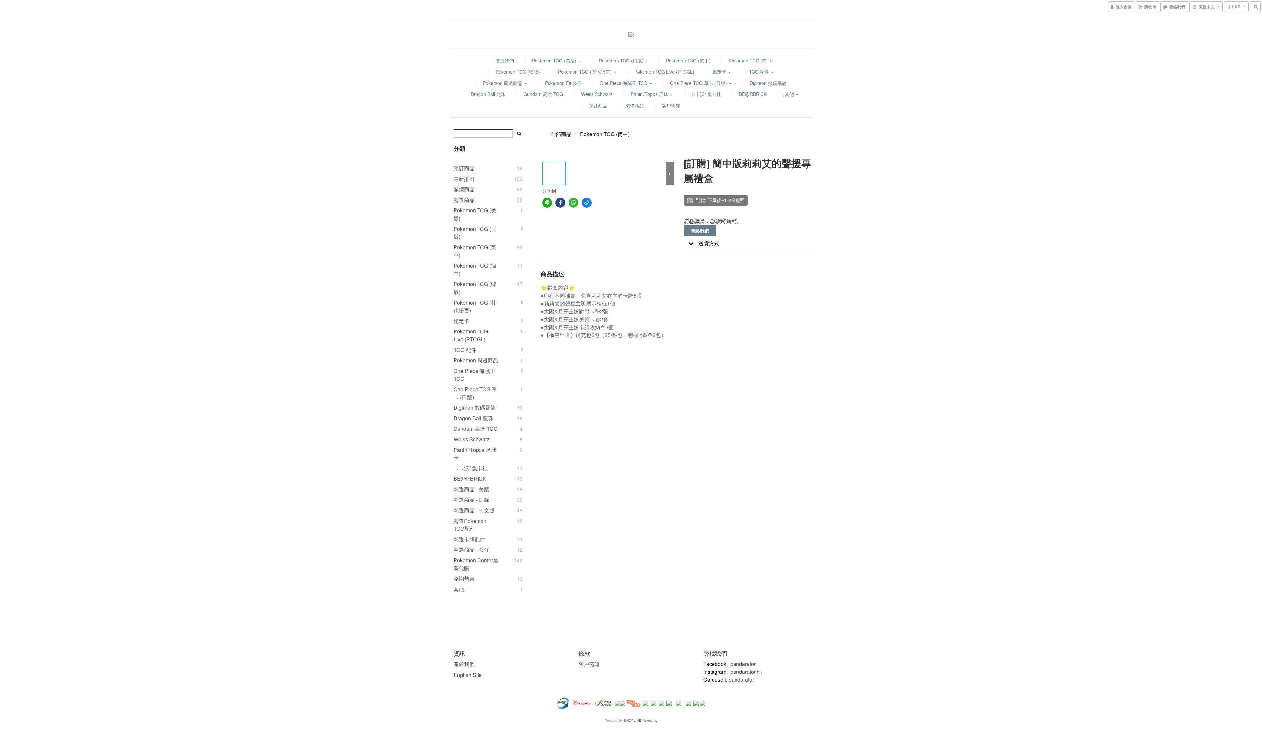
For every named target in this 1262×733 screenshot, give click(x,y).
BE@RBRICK (753, 94)
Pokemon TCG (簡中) (751, 60)
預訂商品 (598, 105)
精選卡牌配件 (469, 539)
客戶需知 (671, 105)
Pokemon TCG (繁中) (688, 60)
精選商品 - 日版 (471, 499)
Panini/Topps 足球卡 (652, 94)
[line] (547, 203)
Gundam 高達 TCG (543, 94)
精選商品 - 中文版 (474, 510)
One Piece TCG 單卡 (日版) (699, 83)
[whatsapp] (573, 203)
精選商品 (464, 200)
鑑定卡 (720, 71)
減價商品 (634, 105)
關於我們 (505, 60)
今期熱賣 (464, 578)
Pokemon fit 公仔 (563, 83)
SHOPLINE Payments (640, 720)
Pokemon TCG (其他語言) (585, 71)
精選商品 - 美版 (471, 489)
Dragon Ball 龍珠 (488, 94)
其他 (790, 94)
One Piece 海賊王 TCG (624, 83)
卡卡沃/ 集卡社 (706, 94)
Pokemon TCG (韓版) (518, 71)
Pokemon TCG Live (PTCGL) (664, 71)
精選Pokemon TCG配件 (470, 524)
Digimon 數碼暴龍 (768, 83)
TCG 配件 (759, 71)
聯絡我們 (700, 230)
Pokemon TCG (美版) (555, 60)
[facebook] (560, 203)
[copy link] (587, 203)
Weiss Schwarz (597, 94)
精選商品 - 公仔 (471, 549)
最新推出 (464, 179)
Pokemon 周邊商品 (503, 83)
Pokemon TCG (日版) (622, 60)
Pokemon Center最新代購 (476, 564)
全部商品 (561, 134)
